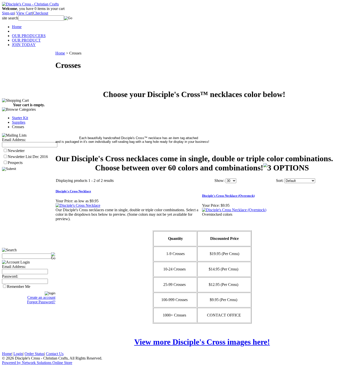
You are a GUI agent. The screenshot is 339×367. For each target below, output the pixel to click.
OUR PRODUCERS (29, 36)
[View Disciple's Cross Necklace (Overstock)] (234, 210)
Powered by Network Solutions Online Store (37, 363)
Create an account (41, 297)
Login (18, 354)
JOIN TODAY (24, 45)
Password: (10, 276)
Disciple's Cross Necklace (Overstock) (228, 196)
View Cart (24, 13)
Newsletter (16, 151)
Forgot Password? (41, 302)
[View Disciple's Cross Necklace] (78, 205)
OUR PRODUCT (26, 40)
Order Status (34, 354)
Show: (219, 180)
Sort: (279, 180)
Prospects (15, 162)
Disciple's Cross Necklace (73, 191)
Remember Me (18, 286)
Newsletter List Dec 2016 (28, 157)
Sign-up (8, 13)
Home (17, 27)
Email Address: (14, 140)
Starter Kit (20, 118)
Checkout (40, 13)
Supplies (18, 122)
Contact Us (55, 354)
